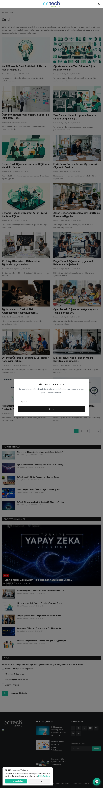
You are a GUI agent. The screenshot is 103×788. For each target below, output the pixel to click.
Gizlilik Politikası (44, 776)
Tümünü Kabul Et (16, 781)
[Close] (86, 382)
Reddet (39, 781)
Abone (51, 409)
